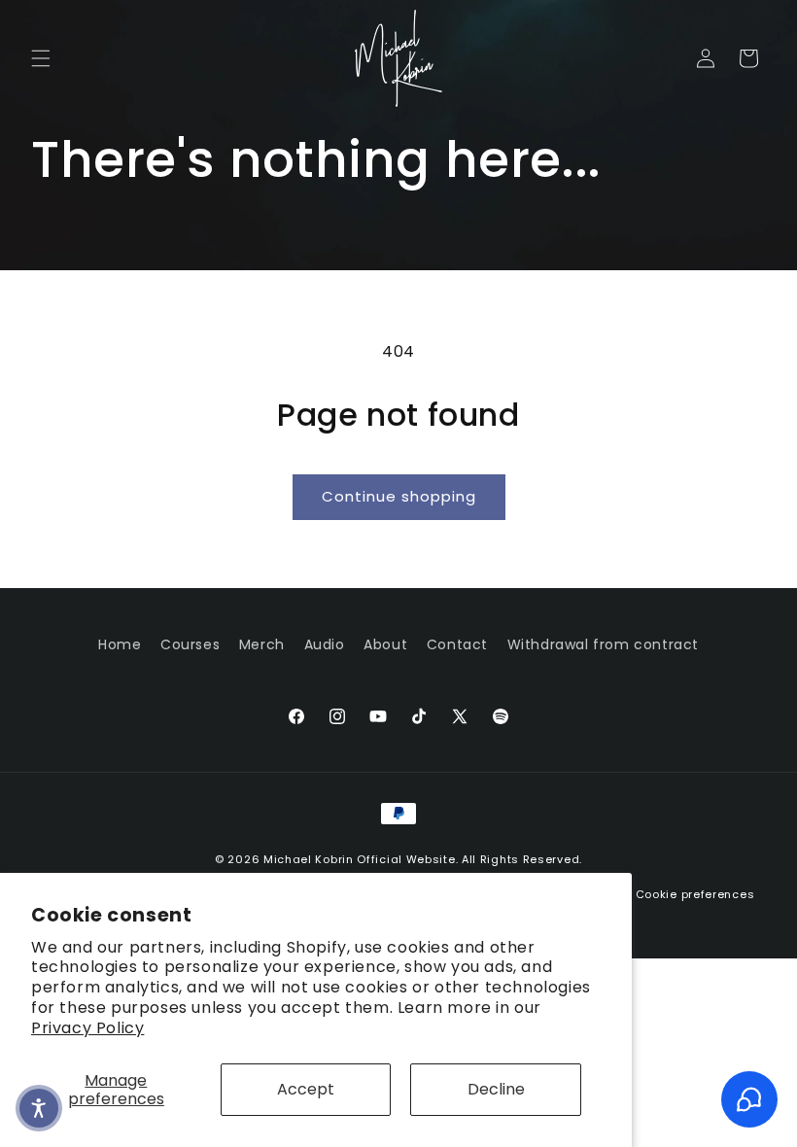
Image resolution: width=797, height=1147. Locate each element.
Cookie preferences (695, 894)
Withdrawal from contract (603, 644)
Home (119, 644)
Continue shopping (399, 496)
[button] (40, 58)
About (385, 644)
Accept (305, 1089)
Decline (496, 1089)
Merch (262, 644)
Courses (190, 644)
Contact (457, 644)
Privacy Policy (87, 1028)
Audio (324, 644)
